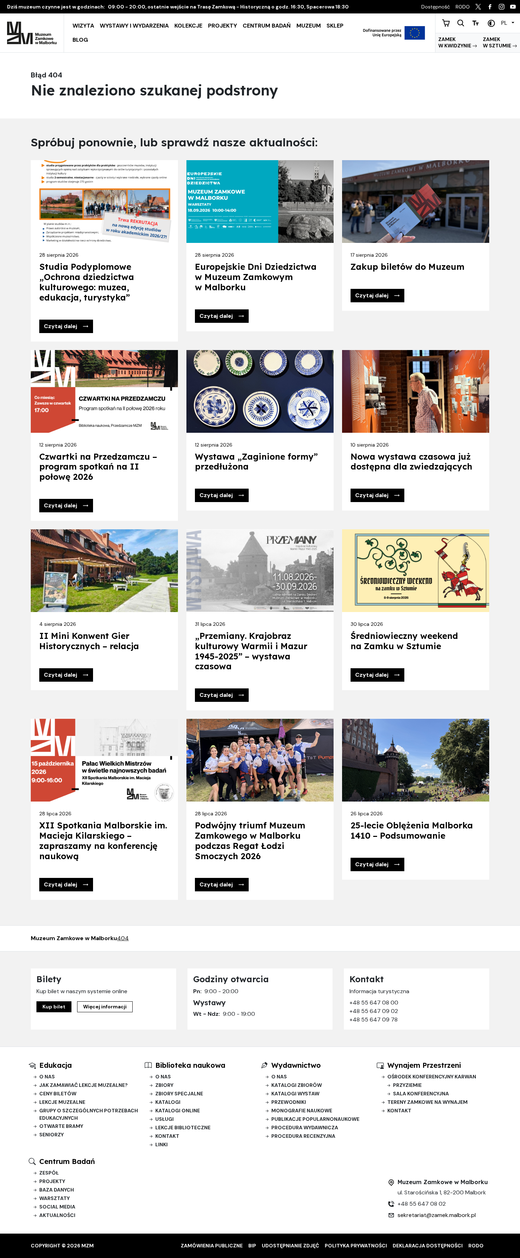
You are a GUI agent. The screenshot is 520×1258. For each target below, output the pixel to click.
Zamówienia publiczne (212, 1245)
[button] (66, 326)
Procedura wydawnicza (304, 1127)
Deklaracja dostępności (428, 1245)
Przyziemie (407, 1085)
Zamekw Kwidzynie (455, 42)
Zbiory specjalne (179, 1093)
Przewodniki (288, 1102)
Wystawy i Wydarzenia (134, 25)
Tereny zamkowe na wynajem (427, 1102)
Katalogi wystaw (295, 1093)
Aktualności (57, 1215)
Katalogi (167, 1102)
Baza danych (56, 1190)
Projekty (222, 25)
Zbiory (164, 1085)
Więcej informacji (105, 1006)
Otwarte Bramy (61, 1126)
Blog (80, 39)
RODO (476, 1245)
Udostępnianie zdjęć (290, 1245)
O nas (47, 1076)
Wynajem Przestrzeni (424, 1065)
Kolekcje (188, 25)
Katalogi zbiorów (296, 1085)
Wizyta (83, 25)
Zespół (49, 1173)
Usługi (164, 1119)
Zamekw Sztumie (497, 42)
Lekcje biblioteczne (182, 1127)
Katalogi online (177, 1110)
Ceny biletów (57, 1093)
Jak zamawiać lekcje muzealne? (83, 1085)
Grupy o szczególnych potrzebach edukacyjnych (88, 1114)
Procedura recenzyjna (303, 1136)
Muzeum (308, 25)
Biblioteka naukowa (190, 1065)
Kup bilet (53, 1006)
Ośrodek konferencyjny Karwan (431, 1076)
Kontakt (167, 1136)
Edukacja (55, 1065)
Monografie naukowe (301, 1110)
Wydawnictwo (296, 1065)
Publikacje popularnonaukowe (315, 1119)
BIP (252, 1245)
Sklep (335, 25)
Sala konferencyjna (421, 1093)
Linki (161, 1144)
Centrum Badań (267, 25)
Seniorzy (51, 1134)
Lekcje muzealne (62, 1102)
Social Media (57, 1207)
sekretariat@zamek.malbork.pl (437, 1215)
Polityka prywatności (356, 1245)
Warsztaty (54, 1198)
